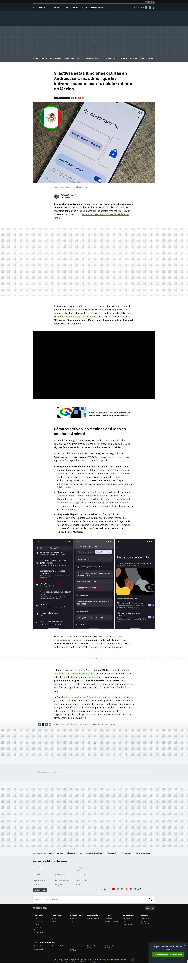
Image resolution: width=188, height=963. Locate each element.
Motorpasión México (109, 947)
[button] (68, 194)
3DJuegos (55, 918)
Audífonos (151, 58)
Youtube (142, 7)
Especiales (38, 874)
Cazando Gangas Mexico (82, 869)
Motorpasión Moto (111, 921)
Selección (43, 7)
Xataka (36, 918)
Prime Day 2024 (39, 880)
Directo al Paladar (93, 918)
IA (102, 58)
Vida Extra (55, 921)
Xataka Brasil (38, 949)
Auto (75, 7)
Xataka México (39, 946)
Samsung (133, 58)
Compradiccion (128, 924)
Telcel (78, 884)
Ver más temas (40, 890)
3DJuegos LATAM (57, 946)
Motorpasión (109, 918)
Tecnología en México (62, 880)
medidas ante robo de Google (73, 316)
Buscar (150, 899)
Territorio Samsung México (94, 7)
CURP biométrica (127, 853)
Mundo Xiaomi (38, 932)
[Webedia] (150, 1)
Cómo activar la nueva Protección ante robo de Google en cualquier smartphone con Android (109, 414)
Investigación (38, 868)
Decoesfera (127, 921)
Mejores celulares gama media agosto (62, 853)
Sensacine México (75, 946)
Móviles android (81, 880)
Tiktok (153, 7)
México (106, 724)
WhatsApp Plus (112, 853)
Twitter (138, 7)
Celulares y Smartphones (71, 724)
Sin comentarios (63, 98)
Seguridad (86, 724)
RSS (126, 889)
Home (66, 7)
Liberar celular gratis (143, 853)
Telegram (122, 889)
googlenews (150, 7)
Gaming (56, 7)
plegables (123, 58)
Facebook (134, 7)
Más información (110, 961)
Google (115, 724)
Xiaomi (142, 58)
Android (97, 724)
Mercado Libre (69, 58)
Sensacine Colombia (73, 950)
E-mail (83, 98)
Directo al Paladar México (93, 947)
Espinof (71, 921)
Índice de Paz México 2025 (77, 696)
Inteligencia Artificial (91, 58)
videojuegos (59, 884)
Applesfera (37, 924)
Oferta (79, 58)
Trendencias (127, 918)
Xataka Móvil (38, 921)
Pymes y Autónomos (145, 922)
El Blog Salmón (146, 918)
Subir (148, 908)
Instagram (146, 7)
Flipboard (79, 98)
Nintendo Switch (111, 58)
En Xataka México (94, 410)
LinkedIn (135, 889)
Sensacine (73, 918)
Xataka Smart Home (38, 928)
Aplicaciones (80, 874)
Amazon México (55, 58)
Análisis (57, 868)
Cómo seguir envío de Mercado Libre (91, 853)
